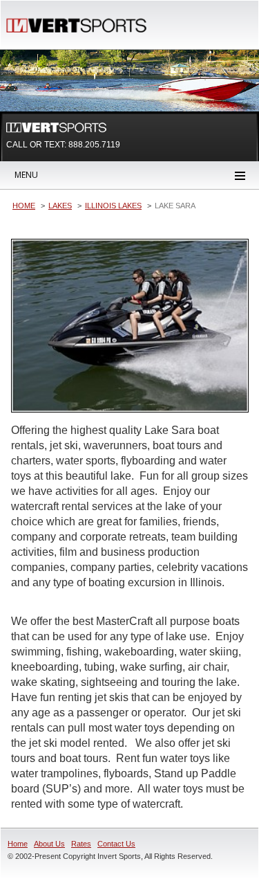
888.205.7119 (94, 144)
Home (18, 844)
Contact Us (116, 844)
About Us (49, 844)
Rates (81, 844)
